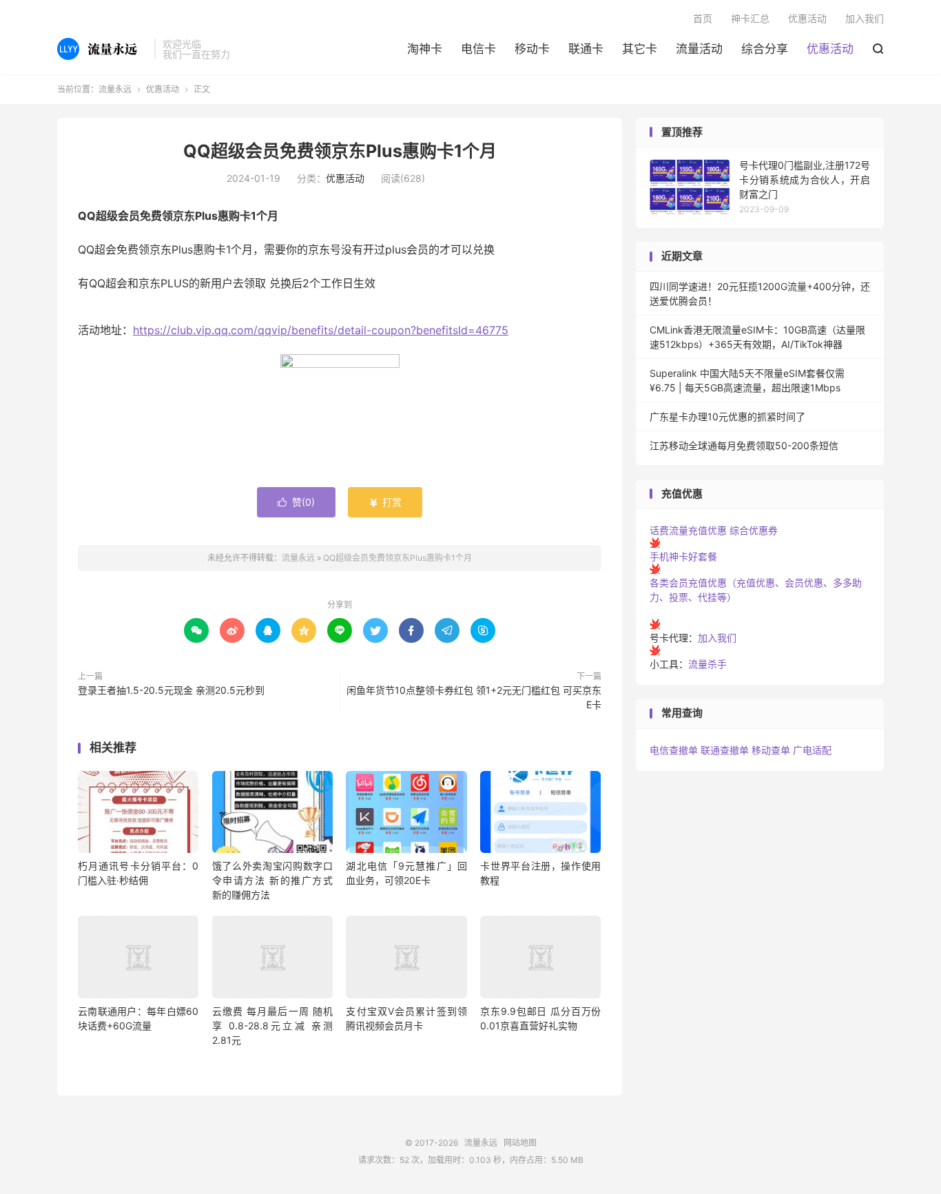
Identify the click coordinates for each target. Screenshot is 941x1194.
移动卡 (532, 49)
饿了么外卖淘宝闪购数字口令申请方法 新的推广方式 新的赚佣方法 (272, 880)
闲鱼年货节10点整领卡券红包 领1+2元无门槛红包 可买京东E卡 (474, 697)
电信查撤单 (674, 750)
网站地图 (520, 1143)
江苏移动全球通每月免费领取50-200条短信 (744, 445)
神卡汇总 (750, 18)
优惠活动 (830, 49)
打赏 (385, 502)
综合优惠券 (754, 530)
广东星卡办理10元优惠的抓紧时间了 (727, 416)
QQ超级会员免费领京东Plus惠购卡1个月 (340, 151)
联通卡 (585, 49)
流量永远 (102, 49)
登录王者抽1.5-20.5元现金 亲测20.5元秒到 (171, 690)
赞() (296, 502)
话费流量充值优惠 (688, 530)
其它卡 (639, 49)
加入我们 (864, 18)
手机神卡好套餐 (683, 556)
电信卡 (478, 49)
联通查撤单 (725, 750)
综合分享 (764, 49)
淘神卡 (424, 49)
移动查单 (771, 750)
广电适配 (812, 750)
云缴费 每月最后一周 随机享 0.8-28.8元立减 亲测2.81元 (272, 1025)
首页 (702, 18)
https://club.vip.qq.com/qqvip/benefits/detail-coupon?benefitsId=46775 (320, 330)
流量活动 (699, 49)
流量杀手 (707, 664)
